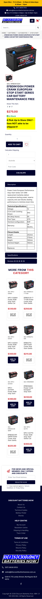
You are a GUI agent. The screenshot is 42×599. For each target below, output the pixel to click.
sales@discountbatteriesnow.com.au (22, 10)
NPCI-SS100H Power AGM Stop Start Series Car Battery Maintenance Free (12, 394)
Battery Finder (21, 513)
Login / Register (21, 15)
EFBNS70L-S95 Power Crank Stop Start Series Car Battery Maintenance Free (28, 348)
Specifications (13, 255)
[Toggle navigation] (32, 21)
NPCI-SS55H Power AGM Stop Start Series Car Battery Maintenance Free (12, 348)
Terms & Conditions (21, 542)
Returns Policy (21, 548)
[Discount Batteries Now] (12, 21)
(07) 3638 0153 (21, 8)
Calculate (21, 173)
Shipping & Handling (21, 530)
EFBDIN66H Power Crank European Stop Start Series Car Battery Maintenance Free (28, 392)
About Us (21, 504)
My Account (21, 525)
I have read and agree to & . (18, 487)
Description (12, 184)
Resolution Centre (21, 527)
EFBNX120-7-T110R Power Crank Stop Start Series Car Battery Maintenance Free (29, 303)
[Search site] (38, 28)
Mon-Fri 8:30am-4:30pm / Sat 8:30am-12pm (21, 13)
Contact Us (21, 507)
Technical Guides (21, 510)
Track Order (21, 533)
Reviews (11, 261)
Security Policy (21, 550)
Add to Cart (14, 144)
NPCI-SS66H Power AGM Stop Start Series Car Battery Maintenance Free (12, 303)
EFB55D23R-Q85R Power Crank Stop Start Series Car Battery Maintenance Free (12, 440)
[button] (26, 144)
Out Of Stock (13, 315)
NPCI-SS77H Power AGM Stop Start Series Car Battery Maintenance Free (28, 438)
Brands (21, 516)
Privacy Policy (20, 488)
